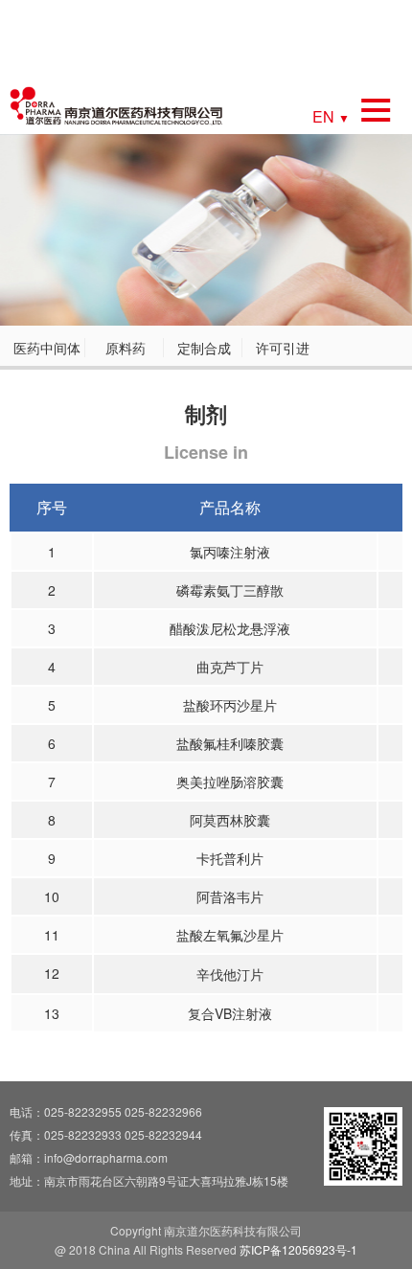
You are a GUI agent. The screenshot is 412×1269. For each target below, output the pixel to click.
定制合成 (204, 347)
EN (331, 115)
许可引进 (282, 347)
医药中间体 (46, 347)
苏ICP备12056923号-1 (298, 1249)
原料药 (125, 347)
